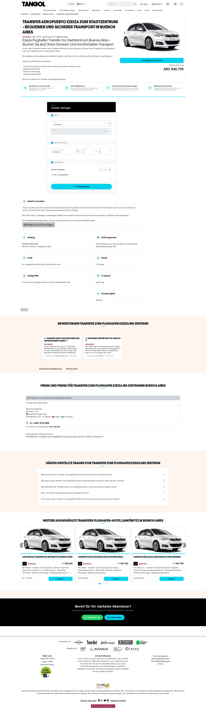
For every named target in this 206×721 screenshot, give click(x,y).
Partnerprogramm (160, 656)
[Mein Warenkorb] (175, 4)
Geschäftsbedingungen (160, 661)
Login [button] (144, 4)
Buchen (61, 579)
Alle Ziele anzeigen (49, 10)
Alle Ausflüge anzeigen (67, 10)
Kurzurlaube (117, 10)
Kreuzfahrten (129, 10)
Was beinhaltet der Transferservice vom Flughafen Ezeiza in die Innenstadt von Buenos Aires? (79, 487)
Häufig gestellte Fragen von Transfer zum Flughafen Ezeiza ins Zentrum (103, 463)
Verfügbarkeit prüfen (151, 60)
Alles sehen (73, 368)
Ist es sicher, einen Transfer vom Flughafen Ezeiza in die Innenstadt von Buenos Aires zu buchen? (80, 499)
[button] (122, 4)
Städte (25, 310)
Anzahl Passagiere (58, 170)
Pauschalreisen (83, 10)
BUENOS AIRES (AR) (30, 244)
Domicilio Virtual (47, 664)
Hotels (147, 10)
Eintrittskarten (157, 10)
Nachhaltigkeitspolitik (160, 658)
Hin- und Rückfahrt (61, 175)
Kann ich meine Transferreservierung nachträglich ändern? (65, 493)
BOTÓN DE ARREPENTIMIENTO (103, 706)
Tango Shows (96, 10)
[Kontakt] (167, 4)
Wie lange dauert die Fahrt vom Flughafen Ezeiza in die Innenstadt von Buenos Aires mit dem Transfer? (82, 481)
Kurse (139, 10)
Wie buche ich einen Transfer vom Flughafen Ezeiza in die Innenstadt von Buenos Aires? (76, 474)
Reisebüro (158, 4)
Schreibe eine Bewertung (51, 368)
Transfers (107, 10)
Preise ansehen (82, 186)
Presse (160, 664)
